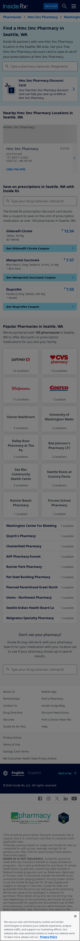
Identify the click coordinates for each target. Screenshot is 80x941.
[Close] (75, 916)
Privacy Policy (48, 937)
